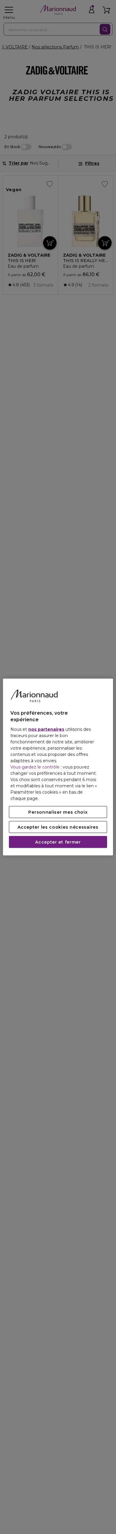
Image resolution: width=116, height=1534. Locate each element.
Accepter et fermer (58, 841)
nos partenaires (46, 729)
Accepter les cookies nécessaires (58, 827)
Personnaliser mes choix (57, 812)
